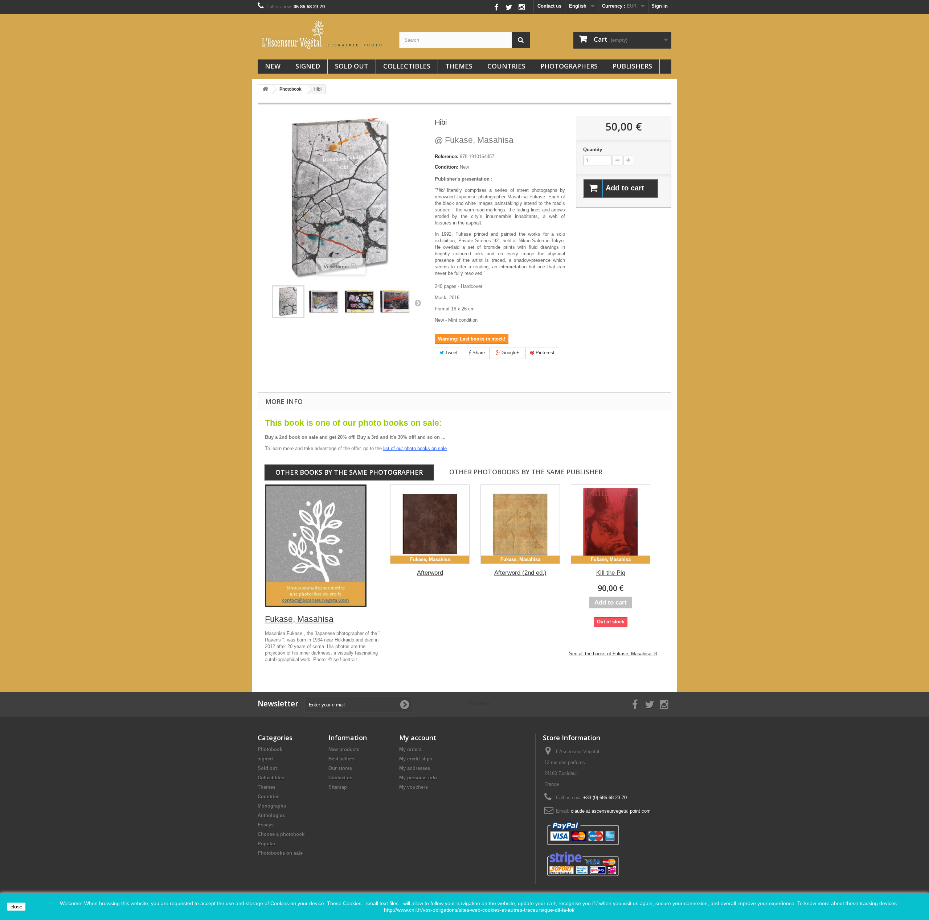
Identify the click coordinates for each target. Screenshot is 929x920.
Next (417, 302)
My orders (410, 749)
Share (478, 352)
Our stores (340, 768)
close (16, 906)
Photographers (569, 66)
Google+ (509, 352)
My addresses (414, 768)
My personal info (418, 777)
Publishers (632, 66)
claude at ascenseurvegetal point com (611, 811)
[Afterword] (430, 524)
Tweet (451, 352)
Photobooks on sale (280, 853)
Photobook (270, 749)
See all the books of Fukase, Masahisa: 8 (613, 653)
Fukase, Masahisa (474, 140)
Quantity (592, 149)
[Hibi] (323, 301)
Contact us (549, 6)
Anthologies (271, 815)
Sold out (351, 66)
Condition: (446, 167)
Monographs (272, 806)
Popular (266, 843)
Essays (266, 825)
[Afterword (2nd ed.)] (520, 524)
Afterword (430, 572)
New (273, 66)
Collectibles (406, 66)
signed (307, 66)
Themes (458, 66)
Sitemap (337, 787)
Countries (506, 66)
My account (417, 737)
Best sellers (341, 759)
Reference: (446, 156)
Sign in (659, 6)
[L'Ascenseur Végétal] (323, 34)
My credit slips (415, 759)
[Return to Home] (265, 89)
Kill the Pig (610, 572)
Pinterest (544, 352)
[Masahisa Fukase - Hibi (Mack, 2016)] (288, 301)
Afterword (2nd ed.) (520, 572)
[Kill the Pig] (610, 524)
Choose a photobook (281, 834)
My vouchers (413, 787)
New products (343, 749)
